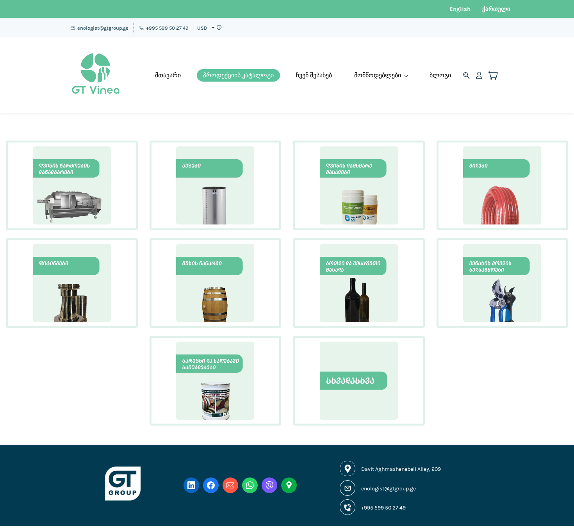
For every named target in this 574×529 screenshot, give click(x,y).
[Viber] (269, 485)
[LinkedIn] (191, 485)
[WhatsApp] (250, 485)
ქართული (496, 8)
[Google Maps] (289, 485)
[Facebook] (211, 485)
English (460, 8)
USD (202, 28)
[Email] (230, 485)
